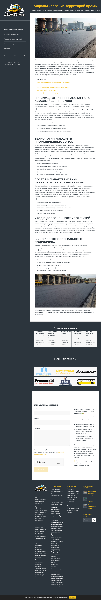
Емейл (36, 409)
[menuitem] (15, 25)
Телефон (37, 418)
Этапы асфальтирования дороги (93, 506)
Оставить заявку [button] (56, 569)
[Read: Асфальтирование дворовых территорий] (85, 492)
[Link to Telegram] (5, 55)
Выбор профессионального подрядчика (48, 93)
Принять (72, 597)
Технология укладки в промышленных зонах (50, 85)
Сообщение (37, 428)
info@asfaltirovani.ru (14, 63)
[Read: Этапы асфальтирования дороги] (85, 506)
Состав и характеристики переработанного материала (53, 87)
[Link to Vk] (25, 55)
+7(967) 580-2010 (15, 64)
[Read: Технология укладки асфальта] (85, 499)
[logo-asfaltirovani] (15, 10)
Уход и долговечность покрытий (46, 90)
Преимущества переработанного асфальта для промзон (53, 82)
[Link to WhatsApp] (15, 55)
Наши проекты (55, 571)
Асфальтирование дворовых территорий (93, 493)
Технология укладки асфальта (91, 499)
